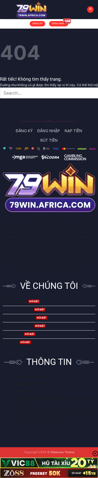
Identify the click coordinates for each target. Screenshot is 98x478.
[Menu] (90, 9)
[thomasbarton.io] (31, 9)
